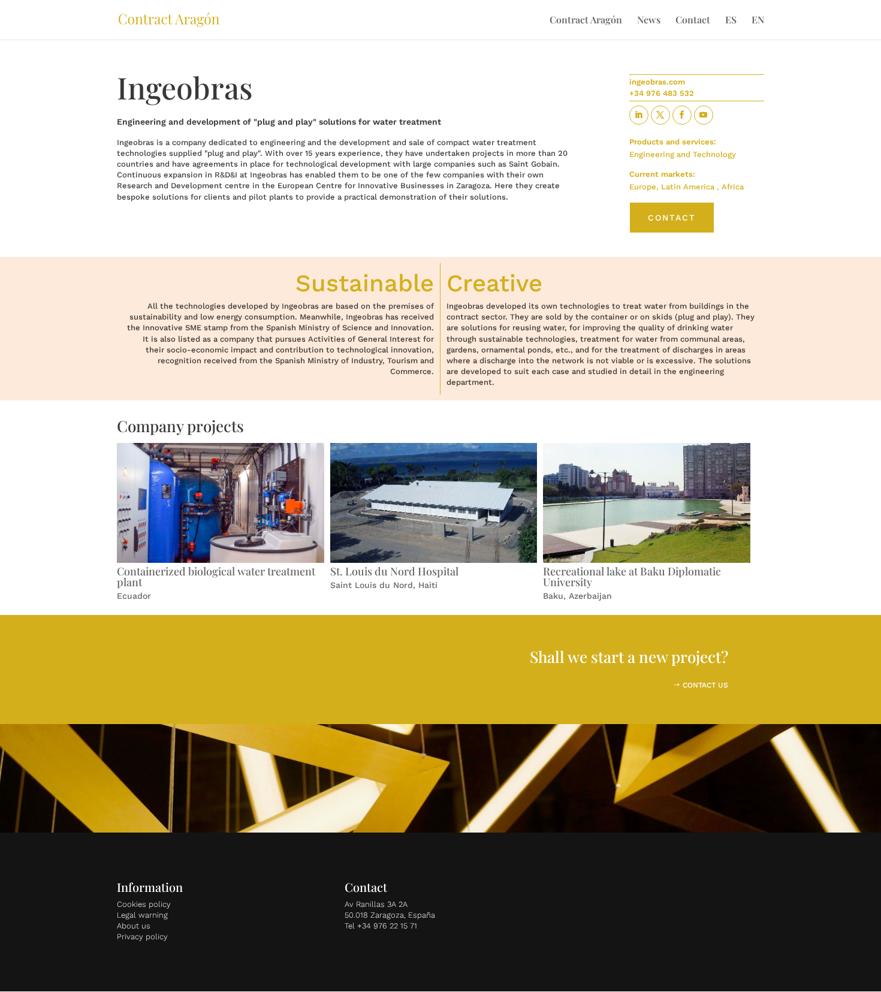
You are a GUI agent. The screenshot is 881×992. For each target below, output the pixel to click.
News (648, 21)
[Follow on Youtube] (704, 115)
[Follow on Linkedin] (639, 115)
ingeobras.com (657, 81)
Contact (692, 21)
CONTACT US (705, 685)
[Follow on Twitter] (660, 115)
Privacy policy (142, 936)
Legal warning (142, 914)
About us (133, 925)
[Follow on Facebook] (682, 115)
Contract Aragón (586, 21)
